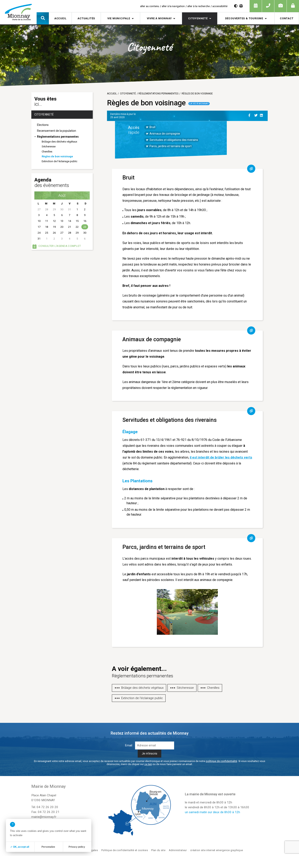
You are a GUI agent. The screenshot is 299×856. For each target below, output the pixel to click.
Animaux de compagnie (165, 133)
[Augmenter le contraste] (235, 6)
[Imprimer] (241, 6)
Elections (43, 124)
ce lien (148, 764)
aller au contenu (149, 6)
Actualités (86, 18)
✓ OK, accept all (19, 846)
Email (128, 745)
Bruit (152, 127)
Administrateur (178, 850)
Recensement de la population (56, 130)
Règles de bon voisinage (57, 156)
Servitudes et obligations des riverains (174, 139)
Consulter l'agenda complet (59, 245)
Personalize (48, 846)
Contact (286, 18)
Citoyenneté (198, 18)
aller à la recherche (198, 6)
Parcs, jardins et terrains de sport (171, 146)
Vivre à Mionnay (159, 18)
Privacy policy (77, 846)
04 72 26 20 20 (47, 807)
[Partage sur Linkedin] (262, 115)
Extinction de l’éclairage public (59, 161)
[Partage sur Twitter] (256, 115)
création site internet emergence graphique (216, 850)
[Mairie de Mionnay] (18, 12)
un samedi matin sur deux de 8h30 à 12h (212, 812)
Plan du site (158, 850)
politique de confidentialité (221, 761)
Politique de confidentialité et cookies (124, 850)
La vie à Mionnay (199, 103)
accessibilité (219, 6)
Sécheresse (49, 146)
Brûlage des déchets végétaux (59, 141)
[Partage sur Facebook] (251, 115)
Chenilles (47, 151)
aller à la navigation (173, 6)
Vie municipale (118, 18)
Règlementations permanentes (58, 136)
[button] (43, 18)
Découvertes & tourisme (244, 18)
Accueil (60, 18)
